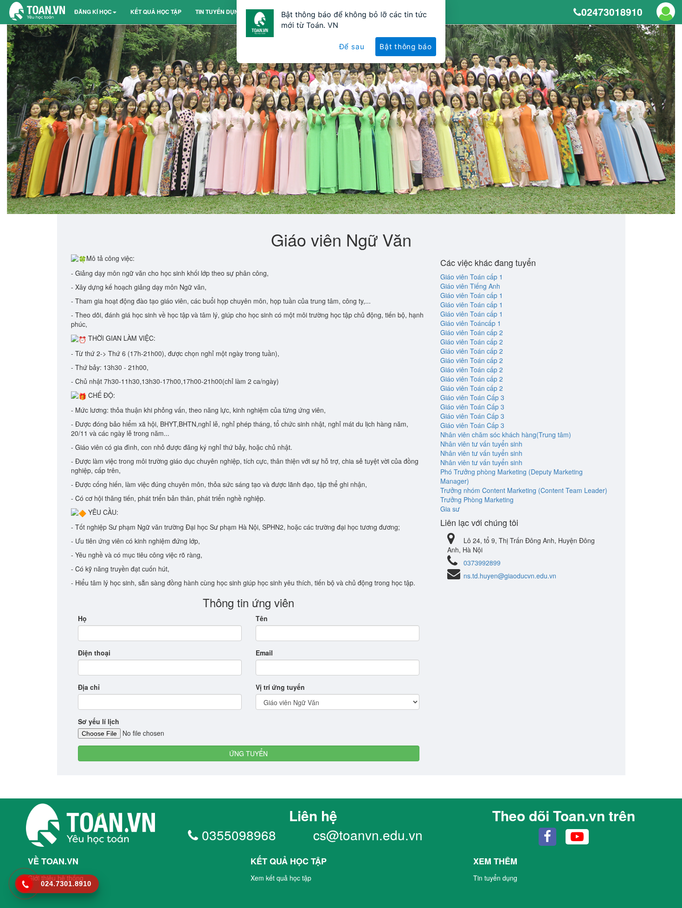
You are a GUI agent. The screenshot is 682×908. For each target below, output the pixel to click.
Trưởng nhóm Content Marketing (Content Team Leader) (523, 490)
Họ (82, 618)
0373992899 (482, 562)
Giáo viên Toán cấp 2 (471, 332)
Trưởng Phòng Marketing (477, 499)
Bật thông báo (406, 46)
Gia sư (450, 508)
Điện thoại (94, 652)
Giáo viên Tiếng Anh (470, 286)
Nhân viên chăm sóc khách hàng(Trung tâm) (505, 434)
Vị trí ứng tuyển (280, 687)
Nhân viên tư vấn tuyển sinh (481, 443)
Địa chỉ (89, 687)
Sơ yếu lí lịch (98, 721)
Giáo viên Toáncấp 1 (470, 323)
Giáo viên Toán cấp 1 (471, 276)
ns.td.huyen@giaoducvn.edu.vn (509, 575)
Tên (262, 618)
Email (264, 652)
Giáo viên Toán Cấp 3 (472, 397)
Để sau (352, 46)
